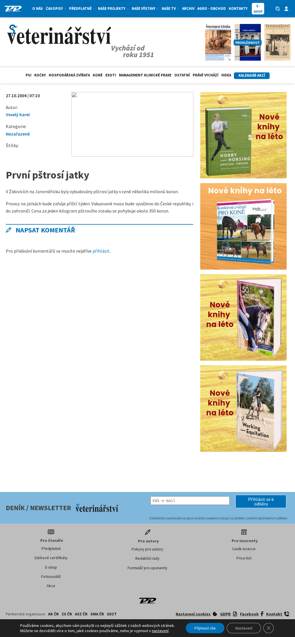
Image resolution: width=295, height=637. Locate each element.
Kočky (40, 75)
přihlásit (100, 251)
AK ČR (53, 614)
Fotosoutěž (51, 576)
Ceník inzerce (244, 548)
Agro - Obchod (211, 8)
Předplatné (51, 548)
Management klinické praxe (145, 75)
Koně (98, 75)
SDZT (112, 614)
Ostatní (182, 75)
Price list (244, 558)
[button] (260, 501)
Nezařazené (18, 134)
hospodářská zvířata (69, 75)
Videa (226, 75)
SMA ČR (97, 614)
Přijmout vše (205, 628)
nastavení (160, 630)
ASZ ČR (81, 614)
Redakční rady (147, 558)
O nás (37, 8)
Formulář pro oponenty (147, 567)
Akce (51, 585)
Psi (28, 75)
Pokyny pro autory (147, 549)
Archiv (188, 8)
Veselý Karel (18, 114)
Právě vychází (205, 75)
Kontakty (238, 8)
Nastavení (243, 628)
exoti (110, 75)
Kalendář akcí (252, 75)
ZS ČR (67, 614)
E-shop (51, 567)
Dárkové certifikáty (51, 557)
